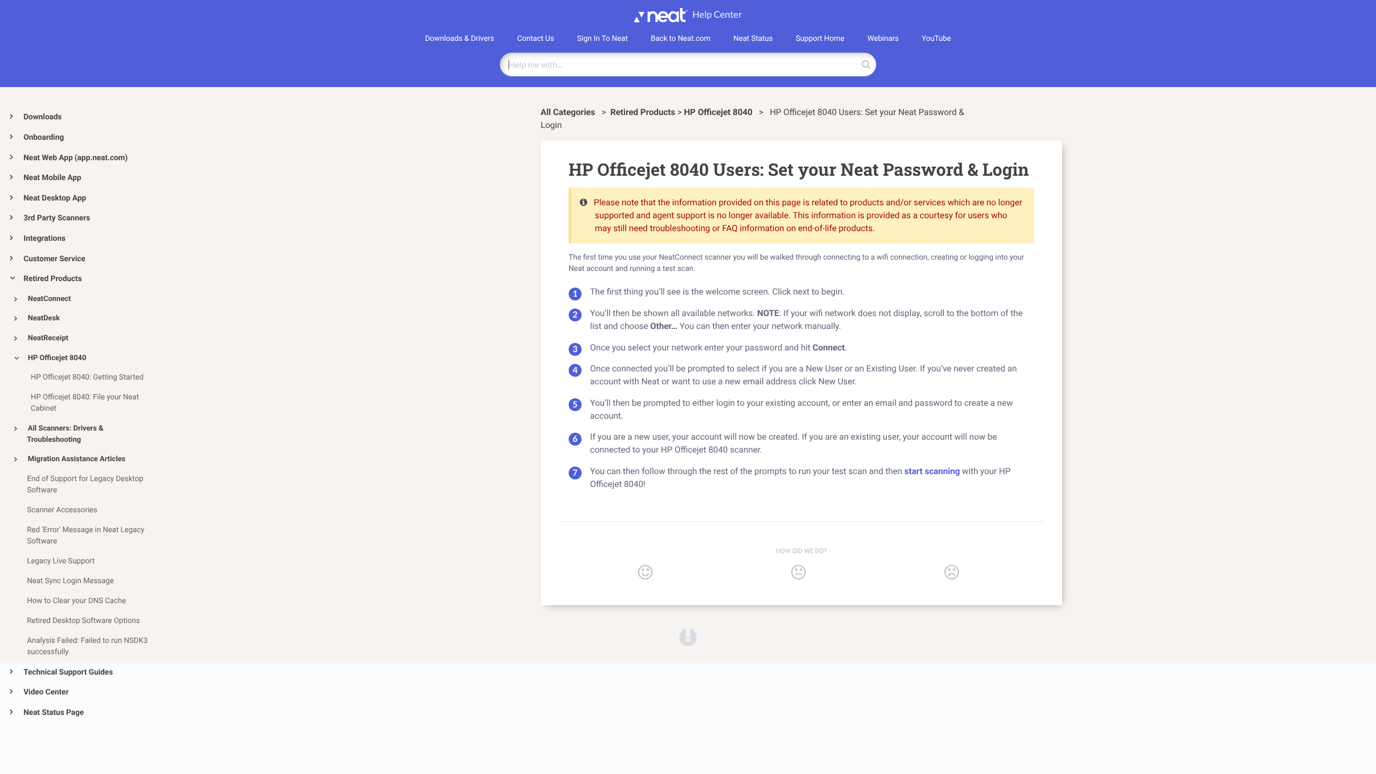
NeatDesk (44, 318)
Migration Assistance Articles (77, 459)
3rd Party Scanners (57, 218)
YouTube (936, 38)
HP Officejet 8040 (57, 358)
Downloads (43, 116)
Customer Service (54, 258)
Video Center (46, 692)
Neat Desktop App (55, 198)
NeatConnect (49, 299)
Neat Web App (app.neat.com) (76, 157)
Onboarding (44, 137)
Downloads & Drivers (459, 38)
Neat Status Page (54, 712)
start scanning (932, 471)
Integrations (45, 238)
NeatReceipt (48, 338)
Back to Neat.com (681, 38)
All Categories (569, 112)
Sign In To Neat (602, 38)
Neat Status (753, 38)
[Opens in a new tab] (688, 637)
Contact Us (535, 38)
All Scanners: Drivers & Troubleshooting (65, 434)
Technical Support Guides (68, 672)
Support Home (820, 38)
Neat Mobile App (52, 177)
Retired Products (53, 278)
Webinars (883, 38)
